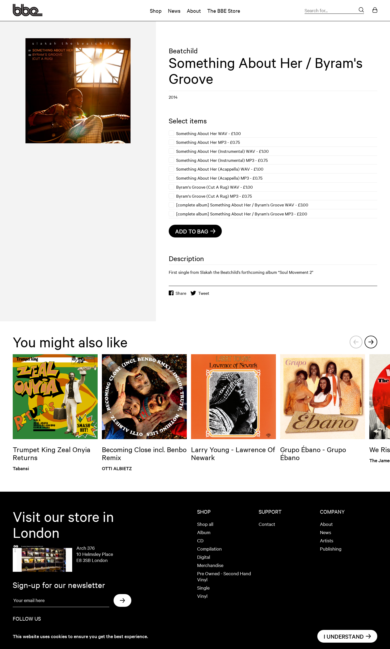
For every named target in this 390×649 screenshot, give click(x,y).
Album (203, 532)
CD (200, 540)
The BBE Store (223, 10)
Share (181, 293)
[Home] (27, 14)
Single (203, 588)
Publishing (330, 549)
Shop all (205, 524)
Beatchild (183, 50)
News (174, 10)
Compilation (209, 549)
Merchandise (210, 565)
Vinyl (202, 596)
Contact (267, 524)
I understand (344, 636)
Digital (203, 557)
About (194, 10)
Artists (326, 540)
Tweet (203, 293)
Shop (156, 10)
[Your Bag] (374, 10)
